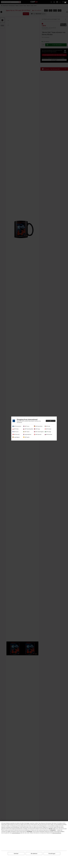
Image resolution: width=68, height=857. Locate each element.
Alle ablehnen (34, 853)
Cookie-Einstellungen (16, 832)
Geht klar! (16, 853)
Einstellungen (52, 853)
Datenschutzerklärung (56, 832)
